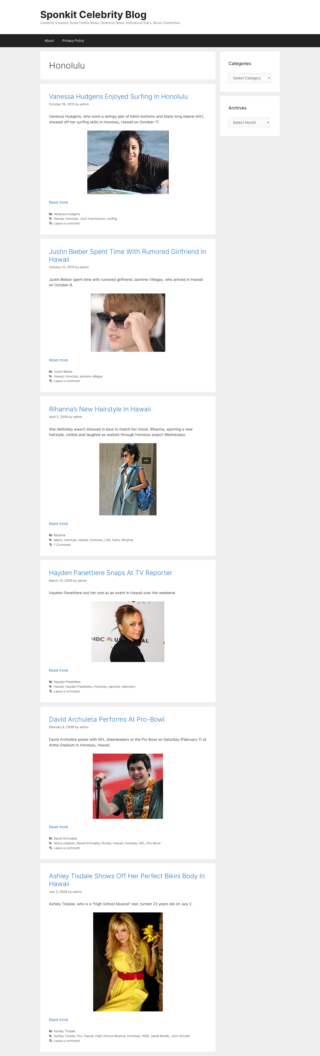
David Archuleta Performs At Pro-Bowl (107, 719)
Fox (79, 1036)
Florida (106, 843)
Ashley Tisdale (64, 1031)
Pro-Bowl (153, 843)
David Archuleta (65, 838)
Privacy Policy (73, 41)
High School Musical (110, 1036)
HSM (145, 1036)
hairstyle (70, 540)
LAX (107, 540)
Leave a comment (67, 223)
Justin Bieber (63, 371)
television (128, 686)
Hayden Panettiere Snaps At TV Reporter (110, 573)
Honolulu (71, 218)
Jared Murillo (160, 1036)
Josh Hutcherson (92, 218)
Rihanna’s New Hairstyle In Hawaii (100, 409)
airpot (58, 540)
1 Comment (62, 544)
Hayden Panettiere (67, 682)
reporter (114, 686)
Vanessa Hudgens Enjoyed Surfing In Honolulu (118, 96)
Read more (58, 202)
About (49, 41)
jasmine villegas (91, 376)
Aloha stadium (64, 843)
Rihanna (59, 535)
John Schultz (180, 1036)
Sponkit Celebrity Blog (93, 14)
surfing (112, 218)
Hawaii (59, 218)
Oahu (116, 540)
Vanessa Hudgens (67, 214)
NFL (142, 843)
